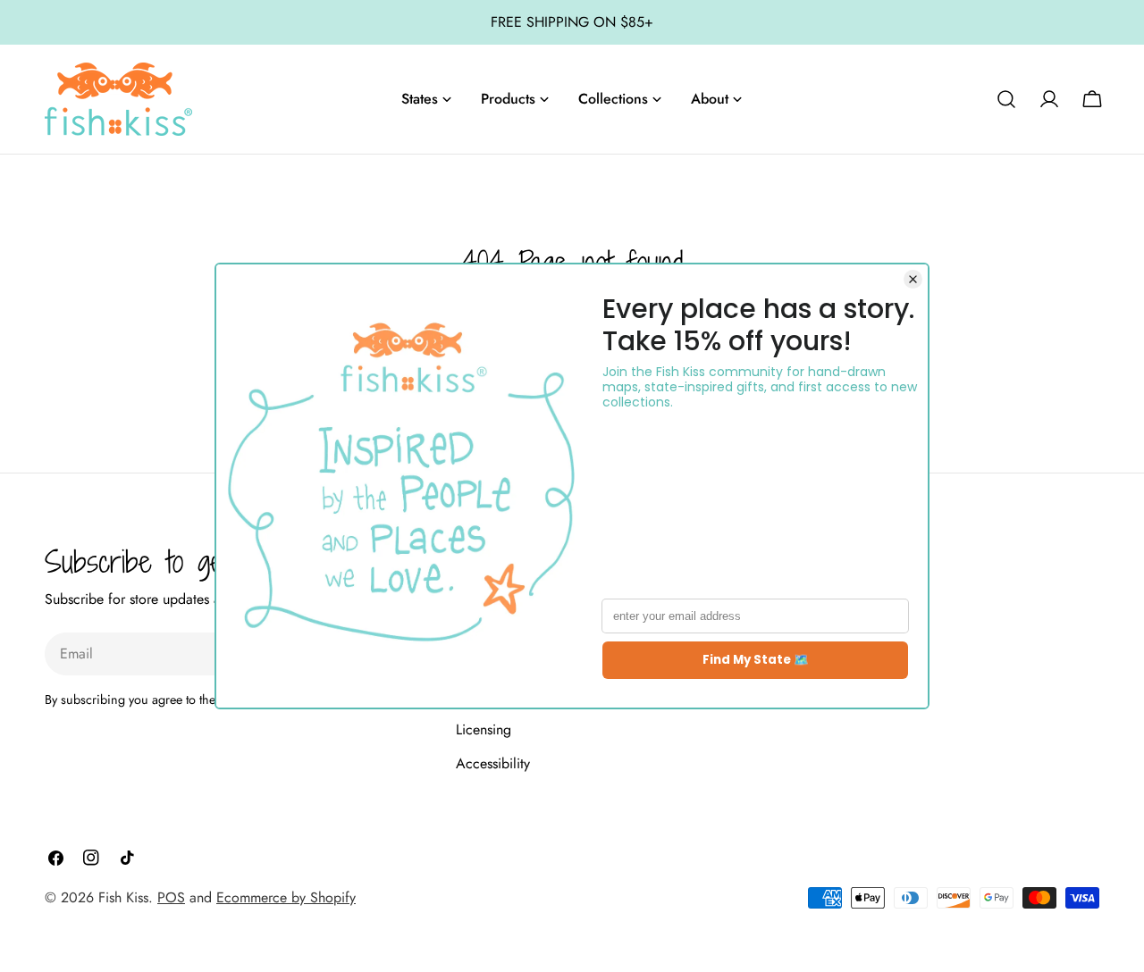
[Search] (1006, 99)
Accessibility (493, 763)
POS (171, 897)
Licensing (483, 729)
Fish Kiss (123, 897)
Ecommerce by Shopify (286, 897)
